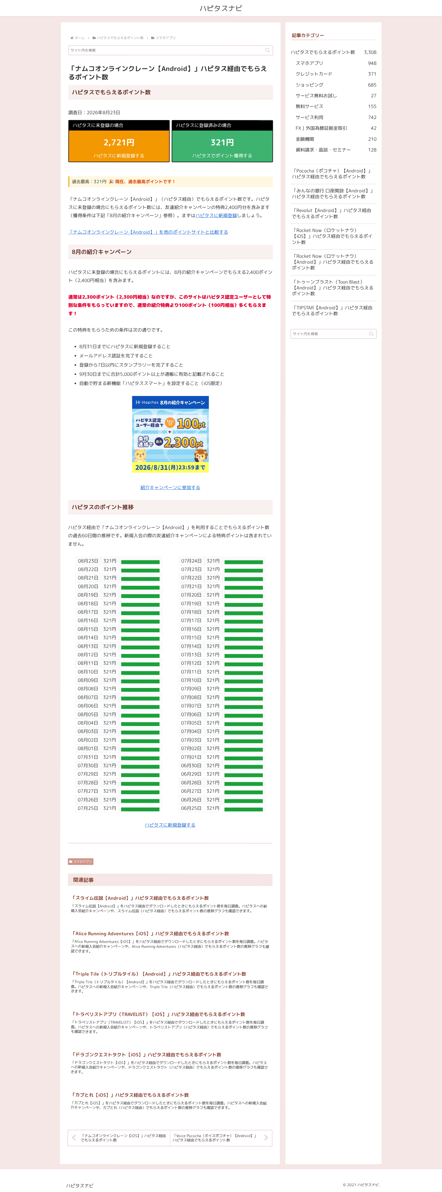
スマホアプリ (82, 861)
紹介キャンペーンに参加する (170, 487)
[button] (267, 50)
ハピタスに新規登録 (216, 216)
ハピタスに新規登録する (170, 825)
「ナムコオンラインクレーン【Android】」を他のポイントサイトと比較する (148, 232)
